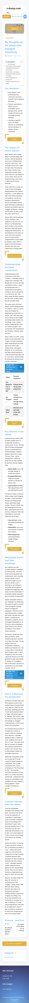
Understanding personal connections (12, 69)
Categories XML (7, 976)
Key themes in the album (12, 72)
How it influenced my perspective (11, 78)
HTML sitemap (6, 989)
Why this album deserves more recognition (14, 16)
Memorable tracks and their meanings (13, 74)
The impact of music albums (13, 66)
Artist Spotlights (9, 957)
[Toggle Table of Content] (21, 62)
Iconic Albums (9, 38)
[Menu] (8, 12)
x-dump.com (13, 8)
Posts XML (5, 978)
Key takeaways (11, 64)
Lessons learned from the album (13, 82)
